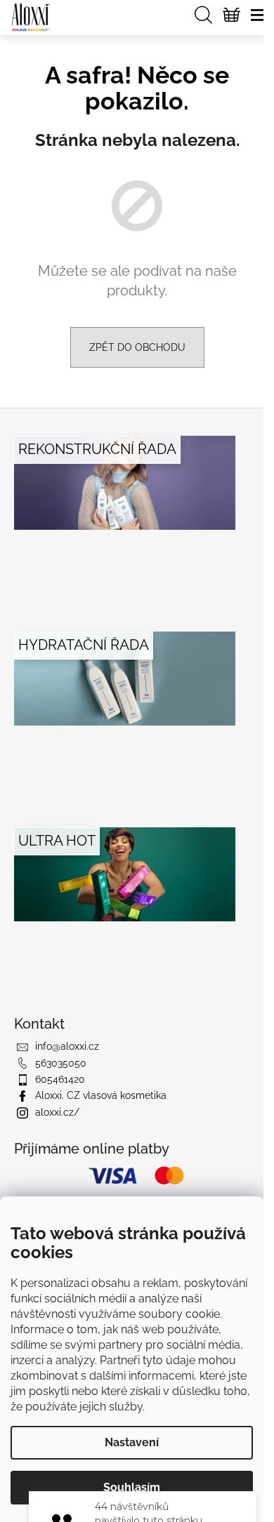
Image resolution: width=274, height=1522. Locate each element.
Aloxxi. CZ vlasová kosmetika (101, 1095)
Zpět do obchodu (137, 347)
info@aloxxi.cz (67, 1046)
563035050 (60, 1063)
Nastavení (132, 1442)
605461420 (60, 1079)
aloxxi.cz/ (57, 1112)
